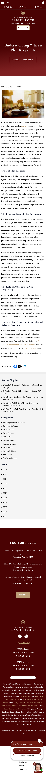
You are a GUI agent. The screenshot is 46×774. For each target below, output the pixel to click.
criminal (24, 126)
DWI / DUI (7, 437)
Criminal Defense (10, 426)
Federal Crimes (9, 444)
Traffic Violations (10, 458)
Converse (39, 696)
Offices (39, 7)
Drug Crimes (8, 433)
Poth (28, 706)
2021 (4, 493)
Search (14, 678)
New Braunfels (37, 700)
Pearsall (14, 706)
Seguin (6, 700)
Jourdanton (38, 703)
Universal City (14, 700)
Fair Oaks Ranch (25, 696)
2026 (4, 470)
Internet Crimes (9, 451)
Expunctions (8, 440)
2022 (4, 488)
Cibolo (6, 709)
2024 (4, 479)
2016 (4, 516)
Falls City (22, 703)
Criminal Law (26, 87)
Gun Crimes (8, 447)
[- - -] (2, 2)
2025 (4, 474)
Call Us (9, 7)
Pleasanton (22, 706)
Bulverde (34, 706)
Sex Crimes (8, 455)
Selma (5, 703)
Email (24, 7)
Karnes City (6, 706)
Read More (23, 595)
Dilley (16, 703)
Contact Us (23, 28)
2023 (4, 484)
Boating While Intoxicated (14, 422)
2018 (4, 507)
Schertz (28, 700)
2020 (4, 498)
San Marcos (13, 709)
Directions (23, 656)
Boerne (20, 709)
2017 (4, 512)
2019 (4, 502)
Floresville (29, 703)
